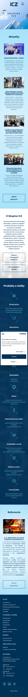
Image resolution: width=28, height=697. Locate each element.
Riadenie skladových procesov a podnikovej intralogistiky (14, 449)
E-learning (14, 497)
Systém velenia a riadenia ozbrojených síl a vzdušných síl (14, 403)
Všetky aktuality (14, 198)
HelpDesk (5, 647)
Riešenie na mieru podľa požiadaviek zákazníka (14, 471)
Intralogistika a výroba (14, 444)
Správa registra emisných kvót (14, 312)
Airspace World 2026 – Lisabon (14, 58)
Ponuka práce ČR (7, 638)
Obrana (14, 396)
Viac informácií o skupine (14, 268)
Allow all (14, 356)
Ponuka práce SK (7, 640)
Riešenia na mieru (14, 467)
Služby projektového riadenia (14, 474)
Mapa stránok (14, 691)
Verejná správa (14, 304)
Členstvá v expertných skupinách (11, 607)
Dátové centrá (14, 381)
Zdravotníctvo (14, 327)
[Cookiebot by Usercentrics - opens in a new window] (19, 334)
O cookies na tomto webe (9, 649)
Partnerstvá (6, 609)
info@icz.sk (9, 669)
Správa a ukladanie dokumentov (14, 310)
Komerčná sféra (14, 490)
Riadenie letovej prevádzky (14, 419)
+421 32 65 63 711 (10, 666)
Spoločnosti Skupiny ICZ (9, 604)
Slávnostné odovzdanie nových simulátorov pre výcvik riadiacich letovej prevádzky (14, 170)
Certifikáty (5, 611)
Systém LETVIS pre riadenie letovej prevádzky (14, 424)
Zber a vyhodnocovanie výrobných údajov (14, 451)
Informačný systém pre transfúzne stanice (14, 331)
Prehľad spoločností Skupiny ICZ (14, 257)
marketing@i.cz (10, 675)
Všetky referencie (14, 584)
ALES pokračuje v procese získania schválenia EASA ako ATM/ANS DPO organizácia (14, 93)
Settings (13, 361)
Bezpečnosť (14, 379)
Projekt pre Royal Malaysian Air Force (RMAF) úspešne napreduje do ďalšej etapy (14, 131)
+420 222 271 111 (10, 673)
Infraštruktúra (14, 375)
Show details (19, 351)
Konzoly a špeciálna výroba (14, 426)
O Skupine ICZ (6, 602)
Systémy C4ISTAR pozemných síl (14, 400)
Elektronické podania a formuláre (14, 308)
